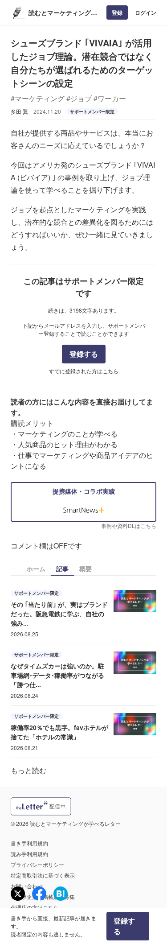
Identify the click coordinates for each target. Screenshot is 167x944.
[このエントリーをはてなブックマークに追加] (60, 893)
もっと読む (28, 770)
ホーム (36, 568)
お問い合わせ (27, 886)
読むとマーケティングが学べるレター (63, 12)
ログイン (145, 12)
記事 (62, 568)
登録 (117, 12)
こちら (110, 371)
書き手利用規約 (29, 843)
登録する (83, 354)
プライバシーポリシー (37, 864)
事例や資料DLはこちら (128, 525)
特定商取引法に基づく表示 (43, 875)
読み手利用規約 (29, 853)
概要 (85, 568)
